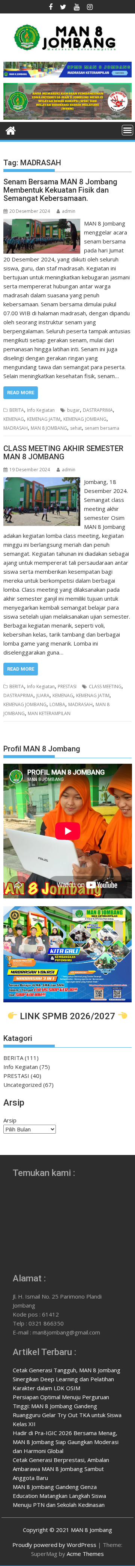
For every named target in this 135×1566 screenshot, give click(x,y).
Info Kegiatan (41, 410)
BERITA (16, 410)
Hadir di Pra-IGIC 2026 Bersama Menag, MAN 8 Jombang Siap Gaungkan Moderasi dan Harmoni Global (65, 1442)
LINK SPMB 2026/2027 (67, 1016)
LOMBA (57, 704)
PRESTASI (67, 686)
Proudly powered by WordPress (54, 1544)
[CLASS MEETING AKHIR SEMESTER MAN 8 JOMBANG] (42, 481)
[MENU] (127, 130)
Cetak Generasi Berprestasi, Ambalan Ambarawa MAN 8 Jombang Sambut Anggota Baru (61, 1468)
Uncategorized (22, 1084)
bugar (73, 410)
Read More (20, 392)
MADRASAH (15, 428)
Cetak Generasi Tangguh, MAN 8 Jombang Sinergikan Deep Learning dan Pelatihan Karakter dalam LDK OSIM (66, 1379)
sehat (76, 428)
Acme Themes (85, 1553)
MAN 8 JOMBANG (49, 428)
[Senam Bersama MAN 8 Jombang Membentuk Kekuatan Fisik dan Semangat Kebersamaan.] (42, 223)
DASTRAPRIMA (98, 410)
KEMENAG (13, 419)
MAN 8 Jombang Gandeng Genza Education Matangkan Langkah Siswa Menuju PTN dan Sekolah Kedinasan (59, 1495)
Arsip (9, 1120)
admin (68, 211)
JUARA (43, 695)
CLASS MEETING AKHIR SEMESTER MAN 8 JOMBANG (63, 452)
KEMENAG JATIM (43, 419)
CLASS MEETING (105, 686)
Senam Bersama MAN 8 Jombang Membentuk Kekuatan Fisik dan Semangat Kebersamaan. (60, 190)
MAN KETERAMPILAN (49, 713)
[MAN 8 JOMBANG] (67, 117)
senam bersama (102, 428)
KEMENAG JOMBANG (84, 419)
